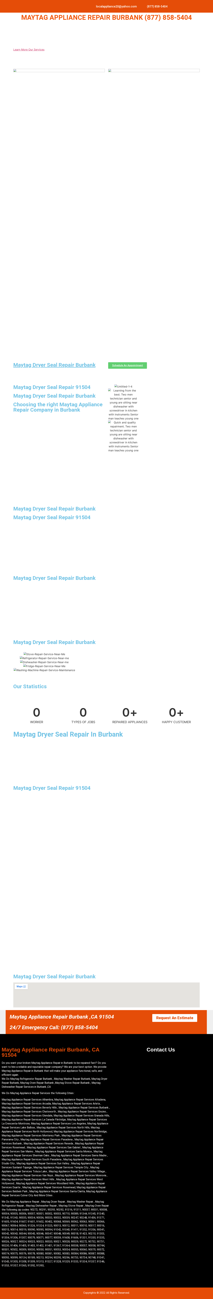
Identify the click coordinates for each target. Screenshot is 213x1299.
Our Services (36, 49)
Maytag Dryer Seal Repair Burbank (54, 365)
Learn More (20, 49)
